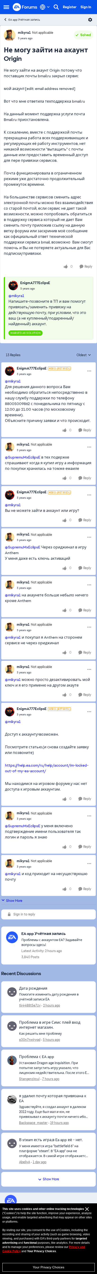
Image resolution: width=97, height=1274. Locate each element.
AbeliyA (24, 1162)
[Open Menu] (90, 19)
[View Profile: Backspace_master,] (12, 1099)
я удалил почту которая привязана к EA (52, 1098)
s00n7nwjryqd (29, 1040)
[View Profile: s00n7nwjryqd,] (12, 1026)
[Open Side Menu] (6, 7)
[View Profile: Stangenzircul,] (12, 1060)
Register (70, 7)
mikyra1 (24, 33)
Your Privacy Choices (48, 1267)
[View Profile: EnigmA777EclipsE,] (13, 285)
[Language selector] (45, 7)
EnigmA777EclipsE (35, 283)
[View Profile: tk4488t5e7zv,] (12, 992)
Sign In (86, 7)
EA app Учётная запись (24, 20)
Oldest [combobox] (84, 355)
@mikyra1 (16, 295)
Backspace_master (33, 1123)
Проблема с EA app (36, 1056)
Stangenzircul (29, 1079)
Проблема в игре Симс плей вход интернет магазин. (49, 1025)
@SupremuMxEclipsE (22, 457)
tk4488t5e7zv (29, 1005)
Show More (14, 901)
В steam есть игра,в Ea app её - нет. (51, 1140)
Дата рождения (33, 988)
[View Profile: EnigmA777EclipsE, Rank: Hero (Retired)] (9, 371)
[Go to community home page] (25, 7)
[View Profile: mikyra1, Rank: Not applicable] (10, 35)
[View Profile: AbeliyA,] (12, 1143)
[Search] (56, 7)
